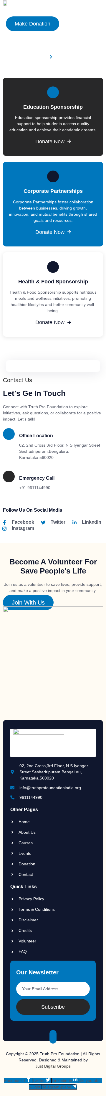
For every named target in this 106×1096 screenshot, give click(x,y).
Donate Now (49, 141)
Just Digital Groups (53, 1066)
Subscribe (53, 1007)
